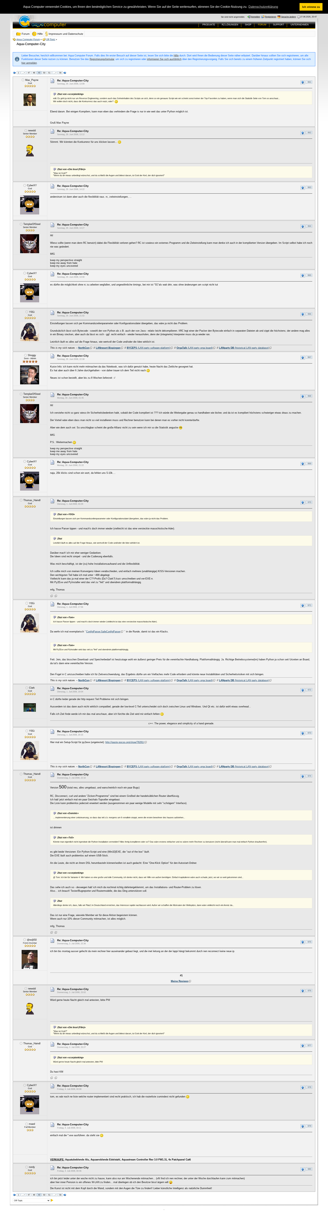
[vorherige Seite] (14, 72)
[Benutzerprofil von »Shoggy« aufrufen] (29, 374)
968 (309, 396)
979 (309, 1126)
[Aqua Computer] (57, 24)
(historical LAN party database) (244, 347)
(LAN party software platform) (148, 347)
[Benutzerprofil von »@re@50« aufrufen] (29, 959)
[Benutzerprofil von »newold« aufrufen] (29, 150)
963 (309, 187)
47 (29, 73)
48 (34, 73)
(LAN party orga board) (195, 347)
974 (309, 776)
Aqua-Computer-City (31, 44)
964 (309, 226)
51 (49, 73)
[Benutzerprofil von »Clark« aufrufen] (29, 707)
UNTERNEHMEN (300, 24)
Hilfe (176, 55)
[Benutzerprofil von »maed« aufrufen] (29, 1143)
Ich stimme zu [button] (311, 6)
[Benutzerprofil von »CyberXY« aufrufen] (29, 204)
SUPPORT (278, 24)
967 (309, 357)
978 (309, 1087)
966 (309, 314)
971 (309, 605)
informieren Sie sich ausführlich (164, 59)
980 (309, 1169)
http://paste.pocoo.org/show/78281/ (124, 742)
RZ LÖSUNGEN (230, 24)
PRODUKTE (208, 24)
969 (309, 463)
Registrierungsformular (102, 59)
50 (44, 73)
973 (309, 733)
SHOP (248, 24)
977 (309, 1045)
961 (309, 82)
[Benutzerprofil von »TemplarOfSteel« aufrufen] (29, 243)
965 (309, 275)
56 (60, 73)
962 (309, 132)
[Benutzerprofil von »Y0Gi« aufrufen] (29, 331)
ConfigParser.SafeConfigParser (103, 631)
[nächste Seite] (64, 72)
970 (309, 502)
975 (309, 942)
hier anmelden (29, 62)
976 (309, 990)
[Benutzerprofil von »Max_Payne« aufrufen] (29, 99)
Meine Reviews (179, 981)
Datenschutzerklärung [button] (263, 6)
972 (309, 690)
